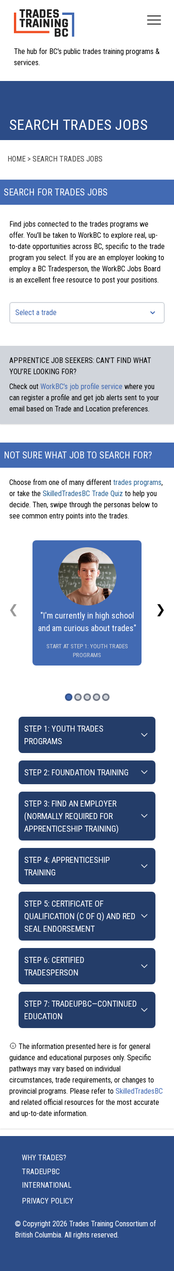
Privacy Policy (47, 1201)
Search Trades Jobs (67, 159)
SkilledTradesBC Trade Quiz (83, 493)
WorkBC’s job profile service (81, 386)
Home (16, 159)
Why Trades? (44, 1157)
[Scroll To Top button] (156, 1246)
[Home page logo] (44, 27)
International (46, 1185)
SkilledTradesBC (139, 1091)
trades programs (137, 482)
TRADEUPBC (41, 1171)
